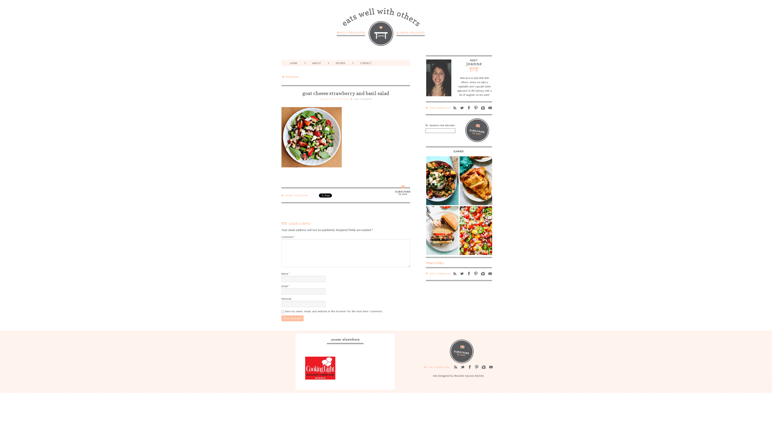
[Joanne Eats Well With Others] (386, 29)
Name (285, 273)
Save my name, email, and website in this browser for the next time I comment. (333, 311)
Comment (288, 236)
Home (293, 63)
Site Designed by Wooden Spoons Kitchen (458, 375)
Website (286, 298)
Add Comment (363, 99)
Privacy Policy (435, 263)
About (316, 63)
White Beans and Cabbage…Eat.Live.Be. (309, 76)
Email (285, 286)
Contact (366, 63)
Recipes (340, 63)
